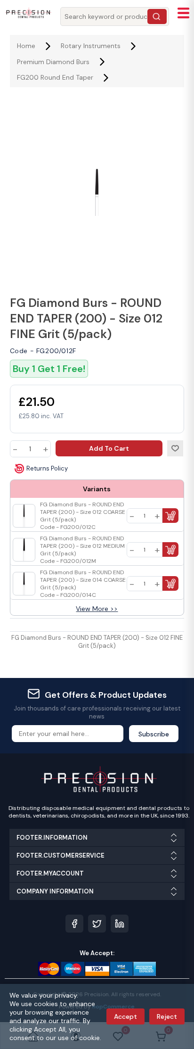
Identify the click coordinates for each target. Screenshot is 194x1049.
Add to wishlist (175, 448)
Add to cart (109, 448)
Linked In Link (120, 924)
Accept (125, 1016)
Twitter (97, 924)
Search (157, 16)
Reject (167, 1016)
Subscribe (153, 734)
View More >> (97, 608)
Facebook (74, 924)
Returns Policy (47, 468)
